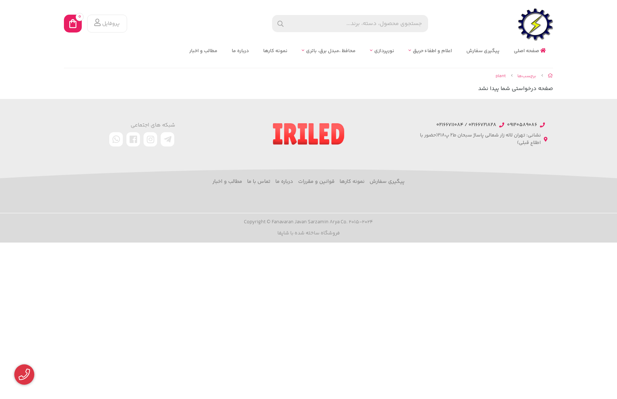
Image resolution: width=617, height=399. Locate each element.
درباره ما (240, 51)
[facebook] (133, 139)
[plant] (308, 134)
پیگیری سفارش (483, 51)
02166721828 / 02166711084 (466, 125)
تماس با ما (258, 182)
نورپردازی (384, 51)
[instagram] (150, 139)
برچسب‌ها (526, 76)
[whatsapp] (116, 139)
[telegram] (167, 139)
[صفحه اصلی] (550, 76)
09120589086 (522, 125)
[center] (280, 23)
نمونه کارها (275, 51)
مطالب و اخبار (203, 51)
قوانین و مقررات (316, 182)
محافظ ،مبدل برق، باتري (331, 51)
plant (501, 76)
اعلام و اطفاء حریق (432, 51)
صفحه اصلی (527, 51)
